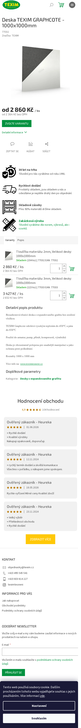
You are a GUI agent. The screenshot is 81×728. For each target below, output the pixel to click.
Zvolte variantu (16, 123)
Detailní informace (12, 133)
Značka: (10, 36)
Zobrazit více (40, 539)
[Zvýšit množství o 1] (64, 266)
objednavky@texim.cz (21, 567)
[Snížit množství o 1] (64, 270)
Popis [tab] (20, 240)
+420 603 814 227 (18, 579)
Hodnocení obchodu (40, 401)
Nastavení (39, 706)
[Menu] (72, 5)
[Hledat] (51, 5)
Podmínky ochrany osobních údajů (22, 611)
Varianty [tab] (10, 240)
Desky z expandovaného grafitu (40, 379)
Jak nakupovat (10, 601)
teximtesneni (15, 585)
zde (42, 696)
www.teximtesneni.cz (31, 363)
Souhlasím (39, 718)
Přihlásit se (13, 672)
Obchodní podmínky (14, 606)
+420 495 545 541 (18, 573)
